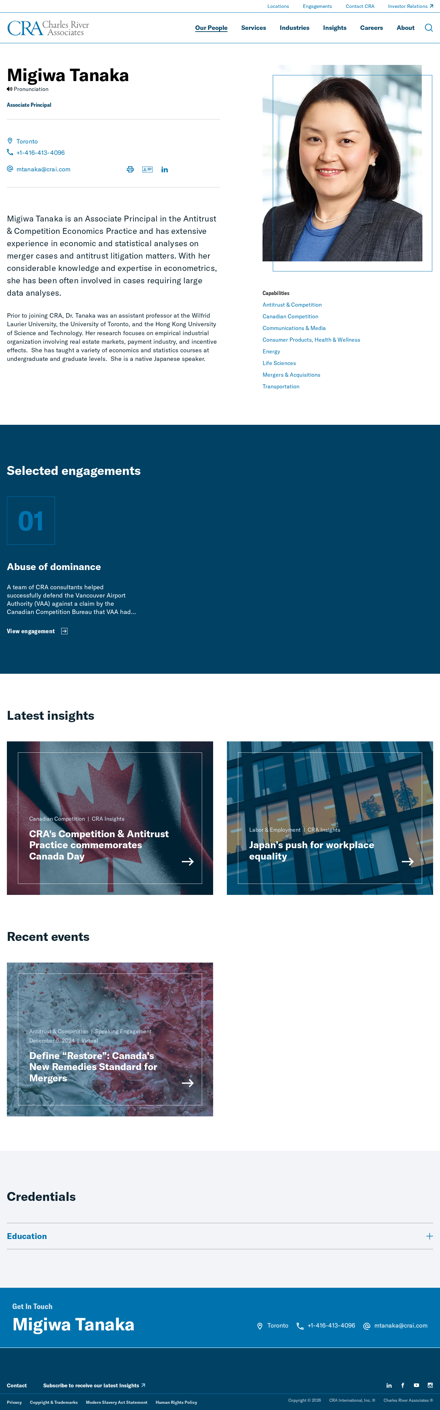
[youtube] (416, 1385)
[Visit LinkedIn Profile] (164, 170)
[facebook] (403, 1385)
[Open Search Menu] (429, 28)
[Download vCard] (147, 170)
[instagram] (430, 1385)
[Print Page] (130, 170)
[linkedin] (389, 1385)
